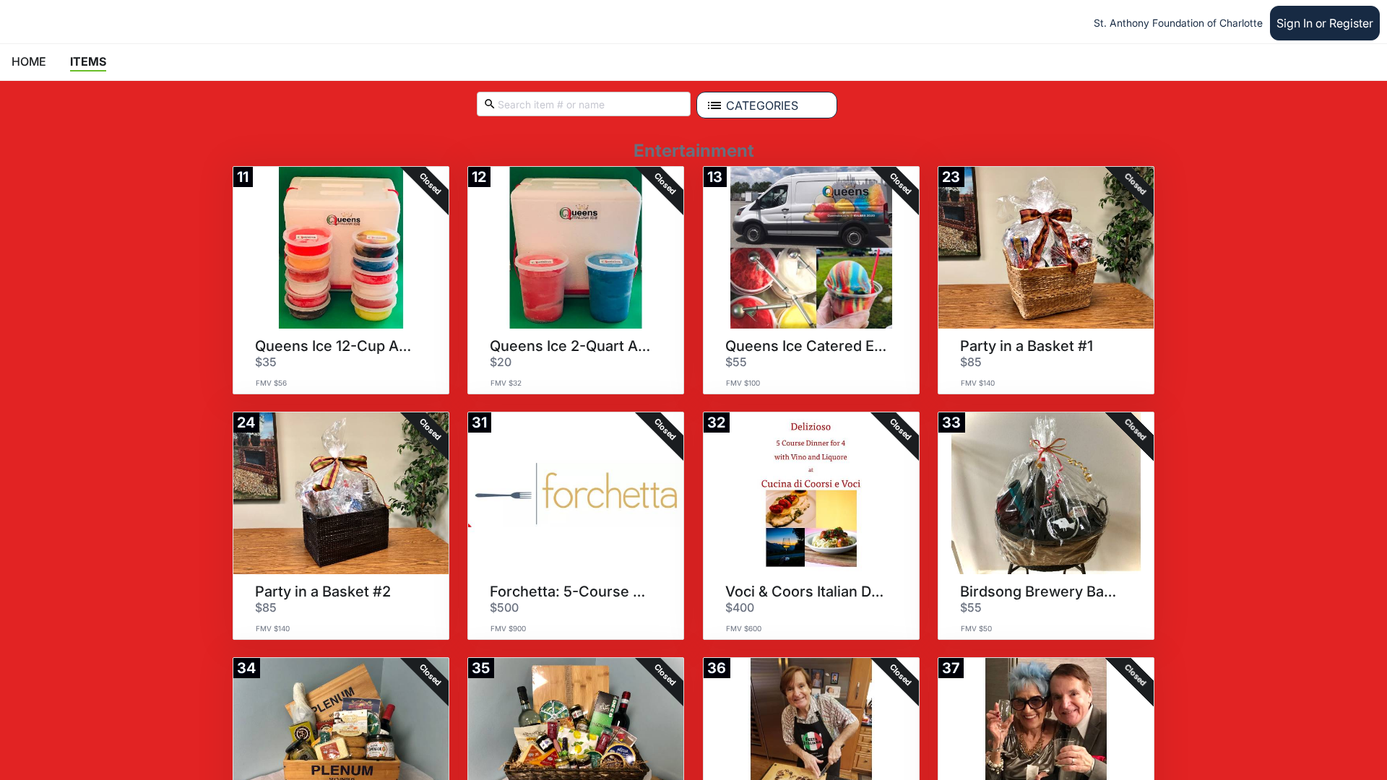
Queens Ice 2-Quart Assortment (571, 346)
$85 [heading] (971, 362)
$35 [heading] (266, 362)
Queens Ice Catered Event (806, 346)
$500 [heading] (504, 607)
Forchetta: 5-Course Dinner (571, 591)
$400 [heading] (739, 607)
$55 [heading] (736, 362)
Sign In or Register (1324, 23)
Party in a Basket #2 (323, 591)
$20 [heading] (500, 362)
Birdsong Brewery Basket (1041, 591)
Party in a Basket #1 (1026, 346)
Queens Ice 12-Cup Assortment (336, 346)
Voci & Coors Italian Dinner (806, 591)
